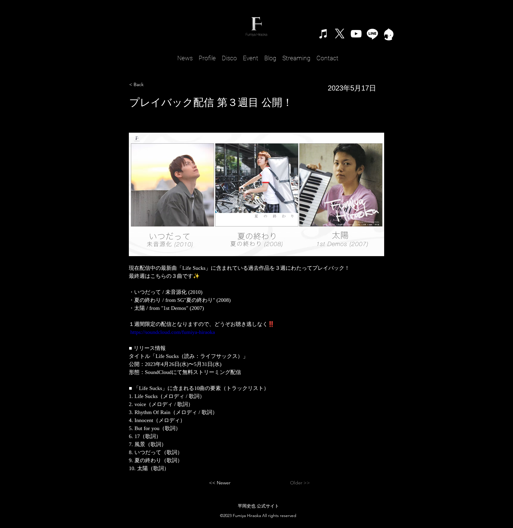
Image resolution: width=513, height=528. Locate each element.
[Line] (372, 33)
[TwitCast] (388, 33)
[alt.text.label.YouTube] (356, 33)
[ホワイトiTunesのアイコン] (323, 33)
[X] (339, 33)
